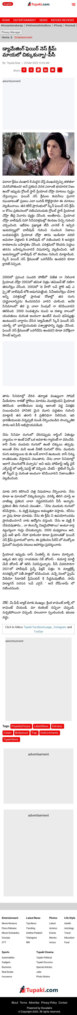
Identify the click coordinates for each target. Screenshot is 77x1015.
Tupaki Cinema (45, 952)
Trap (34, 732)
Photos (53, 917)
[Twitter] (31, 70)
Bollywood (21, 732)
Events (52, 933)
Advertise (34, 1002)
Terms (23, 1002)
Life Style (69, 917)
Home (6, 20)
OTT (4, 942)
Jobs (38, 972)
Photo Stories (43, 976)
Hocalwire (46, 1008)
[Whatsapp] (38, 70)
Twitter (38, 631)
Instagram (60, 627)
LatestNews (41, 726)
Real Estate (7, 972)
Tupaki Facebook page (38, 627)
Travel (67, 933)
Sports (5, 952)
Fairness (57, 726)
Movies (53, 937)
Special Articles (44, 967)
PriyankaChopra (21, 726)
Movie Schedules (10, 933)
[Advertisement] (29, 106)
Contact (63, 1002)
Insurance (7, 976)
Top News (31, 923)
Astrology (69, 928)
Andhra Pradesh (34, 933)
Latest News (33, 917)
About (14, 1002)
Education (69, 937)
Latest (52, 923)
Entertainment (24, 20)
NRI (28, 942)
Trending (30, 928)
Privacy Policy (49, 1002)
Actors (52, 942)
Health (67, 923)
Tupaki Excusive (44, 962)
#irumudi (70, 25)
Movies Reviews (62, 20)
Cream (8, 732)
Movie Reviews (9, 923)
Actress (53, 928)
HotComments (49, 732)
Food (66, 942)
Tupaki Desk (14, 62)
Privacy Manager (11, 32)
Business (6, 967)
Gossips (6, 937)
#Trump (58, 25)
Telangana (31, 937)
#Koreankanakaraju (12, 25)
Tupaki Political (44, 957)
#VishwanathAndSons (38, 25)
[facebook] (24, 70)
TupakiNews (11, 739)
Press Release (9, 928)
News (43, 20)
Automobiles (8, 957)
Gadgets (6, 962)
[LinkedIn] (45, 70)
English (8, 4)
